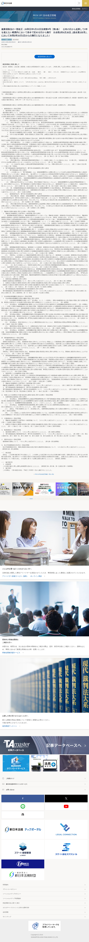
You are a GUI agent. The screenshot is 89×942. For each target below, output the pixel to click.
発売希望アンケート (9, 726)
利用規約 (5, 885)
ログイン (85, 9)
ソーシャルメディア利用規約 (12, 898)
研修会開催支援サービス (11, 653)
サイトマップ (7, 916)
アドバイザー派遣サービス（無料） (15, 576)
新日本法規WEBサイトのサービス (16, 784)
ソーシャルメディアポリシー (12, 894)
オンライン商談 (36, 576)
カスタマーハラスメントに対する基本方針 (16, 907)
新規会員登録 (76, 9)
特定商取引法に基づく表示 (11, 903)
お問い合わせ (10, 790)
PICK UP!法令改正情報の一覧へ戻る (44, 474)
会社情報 (5, 912)
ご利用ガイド (10, 778)
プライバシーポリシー (10, 889)
